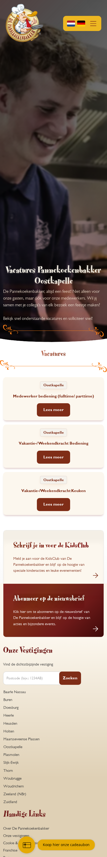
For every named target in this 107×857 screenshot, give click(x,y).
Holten (8, 731)
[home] (24, 23)
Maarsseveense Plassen (21, 739)
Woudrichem (13, 786)
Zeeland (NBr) (14, 794)
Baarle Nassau (14, 692)
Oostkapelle (12, 746)
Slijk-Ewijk (11, 762)
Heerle (8, 715)
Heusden (10, 723)
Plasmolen (11, 754)
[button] (82, 23)
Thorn (8, 770)
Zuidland (10, 801)
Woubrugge (12, 778)
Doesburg (10, 707)
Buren (7, 699)
